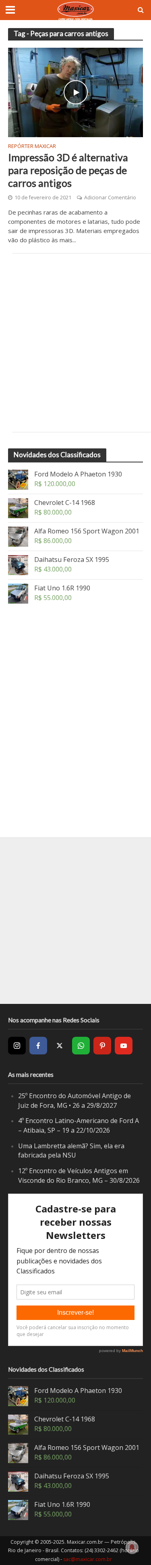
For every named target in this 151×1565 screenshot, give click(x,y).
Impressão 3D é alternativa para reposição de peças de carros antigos (68, 170)
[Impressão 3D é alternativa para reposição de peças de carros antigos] (75, 92)
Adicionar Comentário (110, 197)
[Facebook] (38, 1045)
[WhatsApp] (81, 1045)
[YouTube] (123, 1045)
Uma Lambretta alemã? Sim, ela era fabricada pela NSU (71, 1150)
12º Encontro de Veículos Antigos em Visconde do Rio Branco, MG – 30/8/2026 (79, 1175)
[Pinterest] (102, 1045)
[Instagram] (17, 1045)
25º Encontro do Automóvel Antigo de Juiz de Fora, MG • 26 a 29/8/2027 (74, 1100)
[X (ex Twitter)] (59, 1045)
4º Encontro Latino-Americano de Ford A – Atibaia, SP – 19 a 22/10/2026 (78, 1125)
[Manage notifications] (132, 1547)
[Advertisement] (75, 343)
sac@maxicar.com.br (87, 1559)
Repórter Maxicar (32, 147)
